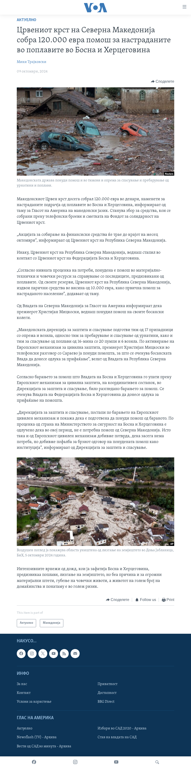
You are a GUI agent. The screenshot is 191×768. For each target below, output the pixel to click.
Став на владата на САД (117, 737)
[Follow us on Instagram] (31, 653)
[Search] (157, 762)
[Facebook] (34, 762)
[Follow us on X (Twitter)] (42, 653)
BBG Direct (106, 702)
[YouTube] (116, 762)
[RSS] (64, 653)
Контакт (24, 693)
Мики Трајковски (31, 62)
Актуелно (26, 20)
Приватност (107, 684)
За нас (22, 684)
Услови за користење (34, 702)
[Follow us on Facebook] (21, 653)
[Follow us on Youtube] (53, 653)
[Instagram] (75, 762)
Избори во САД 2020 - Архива (122, 728)
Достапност (107, 693)
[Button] (162, 82)
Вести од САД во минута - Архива (44, 746)
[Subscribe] (75, 653)
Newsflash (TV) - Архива (37, 737)
